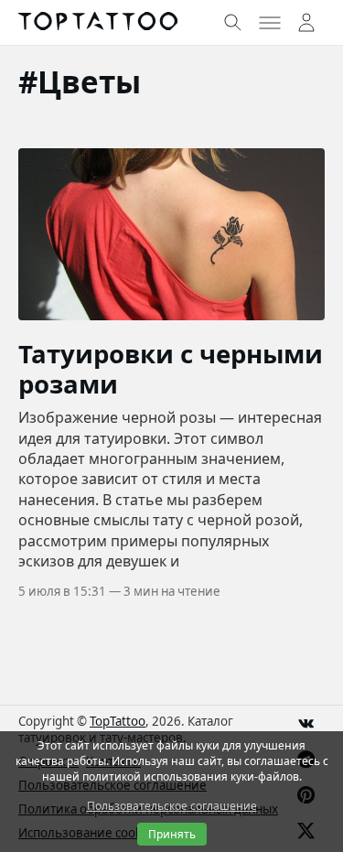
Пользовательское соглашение (172, 806)
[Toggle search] (233, 23)
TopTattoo (117, 721)
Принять (172, 834)
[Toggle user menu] (306, 23)
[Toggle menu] (270, 23)
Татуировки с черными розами (170, 368)
